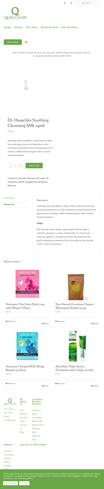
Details (46, 323)
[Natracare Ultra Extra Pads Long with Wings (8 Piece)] (27, 283)
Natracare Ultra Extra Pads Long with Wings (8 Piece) (25, 306)
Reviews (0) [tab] (9, 204)
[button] (26, 42)
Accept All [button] (24, 483)
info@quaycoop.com (13, 420)
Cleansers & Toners (36, 178)
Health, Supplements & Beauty (32, 181)
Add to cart (34, 165)
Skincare (12, 185)
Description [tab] (9, 198)
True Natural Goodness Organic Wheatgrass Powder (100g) (74, 306)
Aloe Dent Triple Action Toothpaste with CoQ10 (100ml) (74, 368)
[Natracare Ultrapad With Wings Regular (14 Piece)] (27, 346)
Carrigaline (37, 417)
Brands (22, 178)
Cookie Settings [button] (10, 483)
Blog (22, 432)
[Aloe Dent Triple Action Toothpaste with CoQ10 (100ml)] (76, 346)
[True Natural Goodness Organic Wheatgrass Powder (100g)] (76, 283)
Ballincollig (37, 421)
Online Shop (38, 424)
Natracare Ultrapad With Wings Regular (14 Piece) (25, 368)
